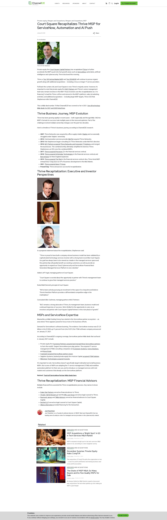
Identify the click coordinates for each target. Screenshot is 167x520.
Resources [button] (66, 3)
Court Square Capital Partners (60, 69)
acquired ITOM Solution (91, 356)
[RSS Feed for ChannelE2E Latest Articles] (106, 3)
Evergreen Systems (80, 349)
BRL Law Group (69, 395)
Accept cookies (123, 515)
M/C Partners (70, 89)
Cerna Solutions (93, 349)
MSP (85, 21)
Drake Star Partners (47, 392)
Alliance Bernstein (46, 405)
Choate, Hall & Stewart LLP (49, 395)
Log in (116, 3)
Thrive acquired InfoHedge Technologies (59, 154)
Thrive (85, 69)
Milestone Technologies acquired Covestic (55, 359)
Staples (85, 134)
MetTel (70, 139)
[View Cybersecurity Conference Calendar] (109, 3)
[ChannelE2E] (37, 3)
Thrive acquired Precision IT (54, 152)
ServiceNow (81, 72)
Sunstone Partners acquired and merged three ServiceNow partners (76, 344)
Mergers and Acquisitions (56, 21)
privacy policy (95, 518)
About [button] (84, 3)
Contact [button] (92, 3)
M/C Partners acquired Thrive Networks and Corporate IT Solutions (68, 144)
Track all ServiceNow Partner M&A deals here (60, 375)
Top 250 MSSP (71, 79)
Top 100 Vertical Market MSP (53, 79)
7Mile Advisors (60, 397)
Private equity (42, 21)
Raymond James (46, 397)
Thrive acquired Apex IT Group (55, 164)
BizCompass (44, 157)
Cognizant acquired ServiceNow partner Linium (56, 354)
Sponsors (76, 3)
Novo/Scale (47, 351)
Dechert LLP (44, 402)
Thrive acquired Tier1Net (53, 159)
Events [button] (57, 3)
